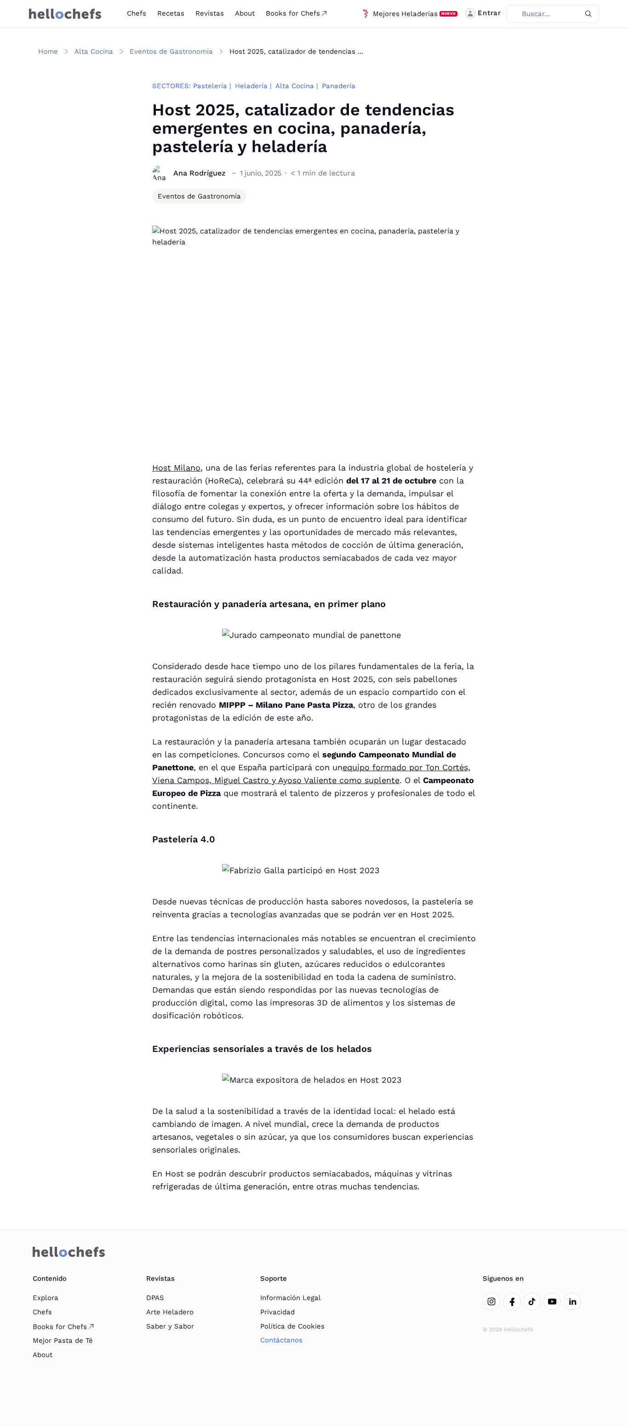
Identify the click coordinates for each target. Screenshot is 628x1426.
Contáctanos (281, 1340)
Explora (45, 1298)
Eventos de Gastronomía (171, 51)
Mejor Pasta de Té (63, 1340)
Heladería (251, 86)
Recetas (170, 13)
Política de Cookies (292, 1326)
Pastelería (210, 86)
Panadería (338, 86)
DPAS (155, 1298)
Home (48, 51)
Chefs (136, 13)
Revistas (209, 13)
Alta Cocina (93, 51)
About (245, 13)
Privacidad (277, 1312)
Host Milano (176, 467)
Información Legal (290, 1298)
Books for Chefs (293, 13)
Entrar (489, 13)
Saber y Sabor (170, 1326)
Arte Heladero (170, 1312)
